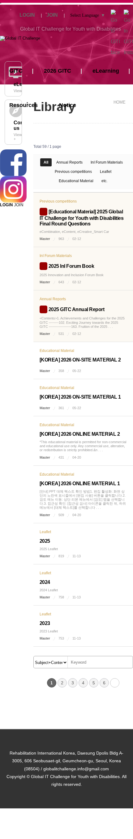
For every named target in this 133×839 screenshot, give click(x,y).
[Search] (126, 662)
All (46, 162)
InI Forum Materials (107, 162)
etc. (104, 181)
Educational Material (76, 181)
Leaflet (105, 171)
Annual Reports (69, 162)
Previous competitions (73, 171)
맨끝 (114, 682)
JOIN (18, 205)
